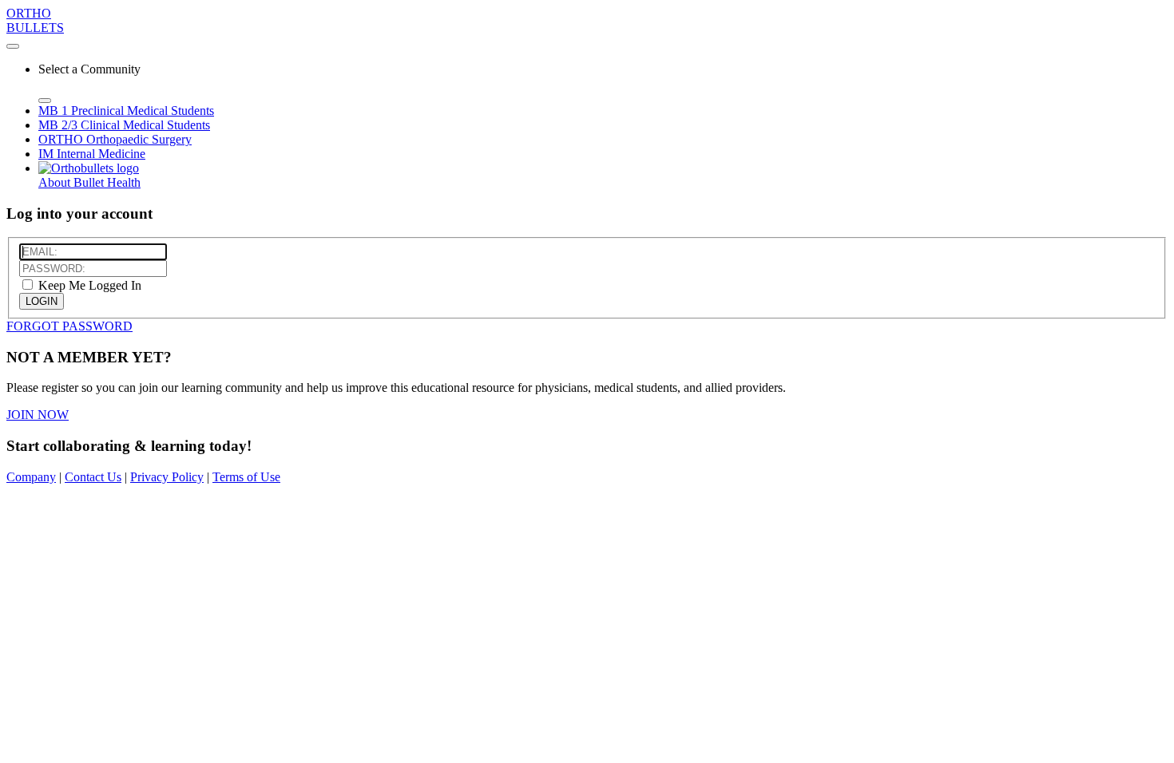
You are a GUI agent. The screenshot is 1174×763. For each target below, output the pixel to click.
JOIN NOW (37, 414)
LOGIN (42, 301)
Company (31, 477)
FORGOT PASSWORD (69, 326)
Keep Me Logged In (88, 285)
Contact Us (93, 477)
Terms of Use (246, 477)
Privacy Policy (167, 477)
